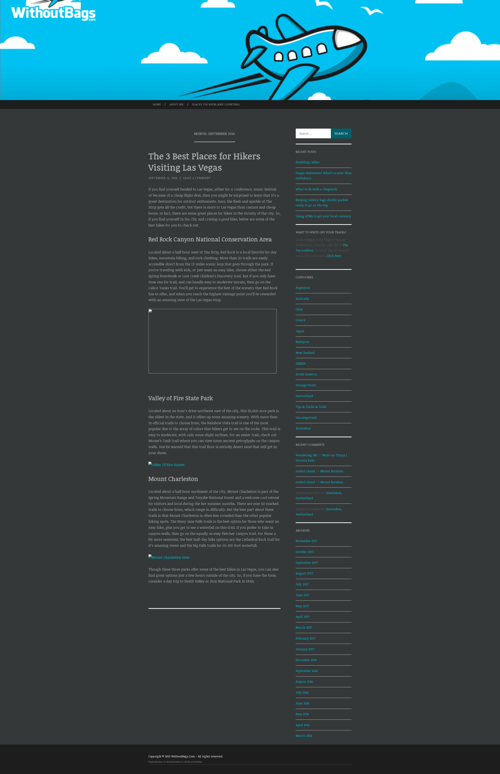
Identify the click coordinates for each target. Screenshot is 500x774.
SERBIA (301, 363)
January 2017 (305, 649)
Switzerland (304, 396)
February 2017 (306, 638)
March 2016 (304, 736)
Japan (300, 331)
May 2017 (302, 606)
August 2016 (304, 681)
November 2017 (306, 541)
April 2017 (303, 617)
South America (306, 374)
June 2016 (302, 703)
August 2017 (304, 573)
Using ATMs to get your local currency (323, 216)
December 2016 (306, 660)
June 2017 (302, 595)
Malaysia (302, 342)
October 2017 (305, 552)
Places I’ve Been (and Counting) (216, 104)
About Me (177, 104)
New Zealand (305, 353)
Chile (299, 309)
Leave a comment (197, 178)
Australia (302, 298)
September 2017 (307, 562)
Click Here (334, 256)
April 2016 (303, 725)
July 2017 (302, 584)
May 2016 (302, 714)
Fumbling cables (308, 162)
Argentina (303, 287)
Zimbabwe (303, 428)
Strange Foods (306, 385)
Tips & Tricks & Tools (311, 406)
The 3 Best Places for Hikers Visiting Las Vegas (204, 161)
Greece (300, 320)
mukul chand (305, 471)
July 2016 (302, 692)
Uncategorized (306, 417)
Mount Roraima (331, 471)
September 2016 (307, 671)
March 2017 (304, 627)
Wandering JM (306, 455)
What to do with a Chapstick (316, 189)
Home (157, 104)
